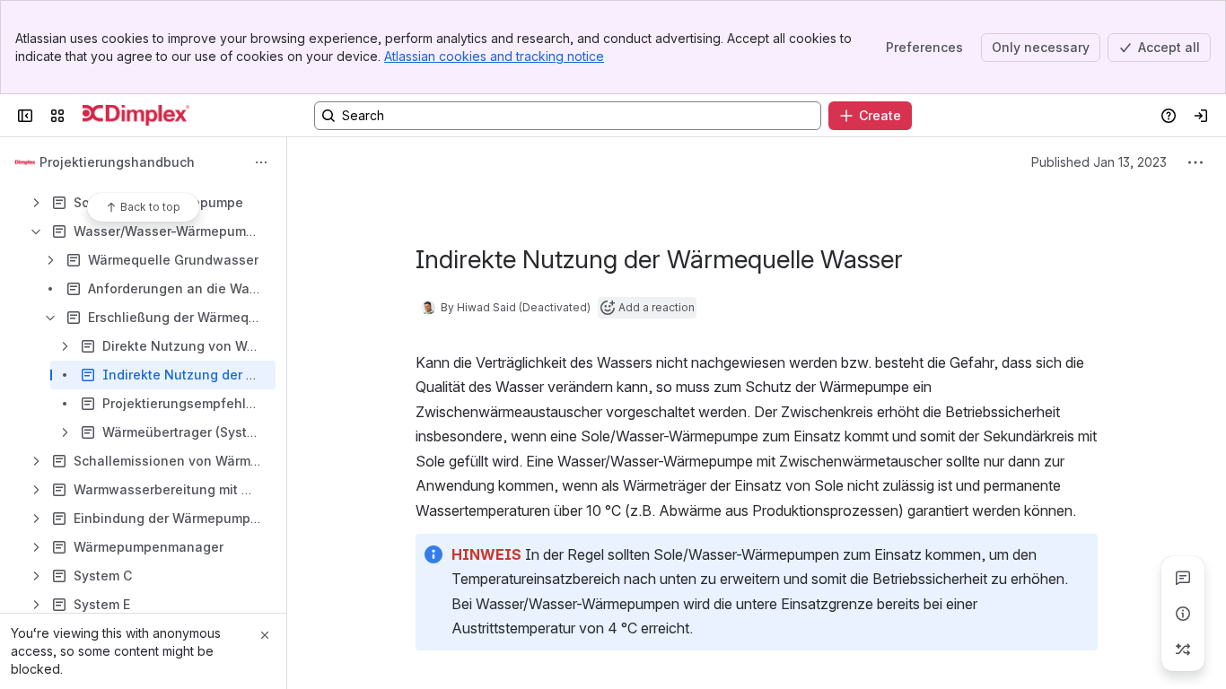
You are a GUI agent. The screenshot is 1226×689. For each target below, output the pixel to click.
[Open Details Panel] (1183, 613)
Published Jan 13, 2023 (1099, 162)
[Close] (265, 635)
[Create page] (1183, 649)
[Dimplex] (136, 115)
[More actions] (261, 162)
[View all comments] (1183, 577)
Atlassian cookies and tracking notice (494, 56)
